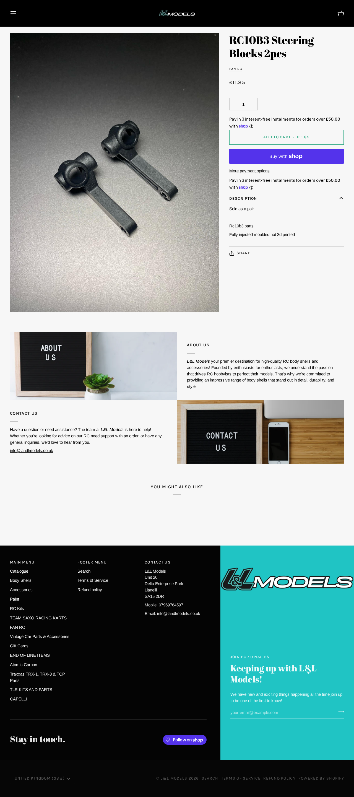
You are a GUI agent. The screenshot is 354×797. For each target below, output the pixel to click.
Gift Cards (19, 645)
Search (83, 571)
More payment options (249, 170)
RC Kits (17, 608)
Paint (14, 599)
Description (243, 198)
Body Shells (21, 580)
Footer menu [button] (92, 562)
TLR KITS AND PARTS (31, 689)
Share (243, 253)
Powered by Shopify (321, 778)
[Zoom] (114, 172)
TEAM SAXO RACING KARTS (38, 618)
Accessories (21, 589)
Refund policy (89, 589)
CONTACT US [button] (158, 562)
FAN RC (236, 69)
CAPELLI (18, 699)
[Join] (339, 711)
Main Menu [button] (22, 562)
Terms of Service (92, 580)
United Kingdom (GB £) (40, 778)
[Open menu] (18, 13)
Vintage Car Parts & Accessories (39, 636)
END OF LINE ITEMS (30, 655)
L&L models (174, 778)
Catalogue (19, 571)
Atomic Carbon (23, 664)
